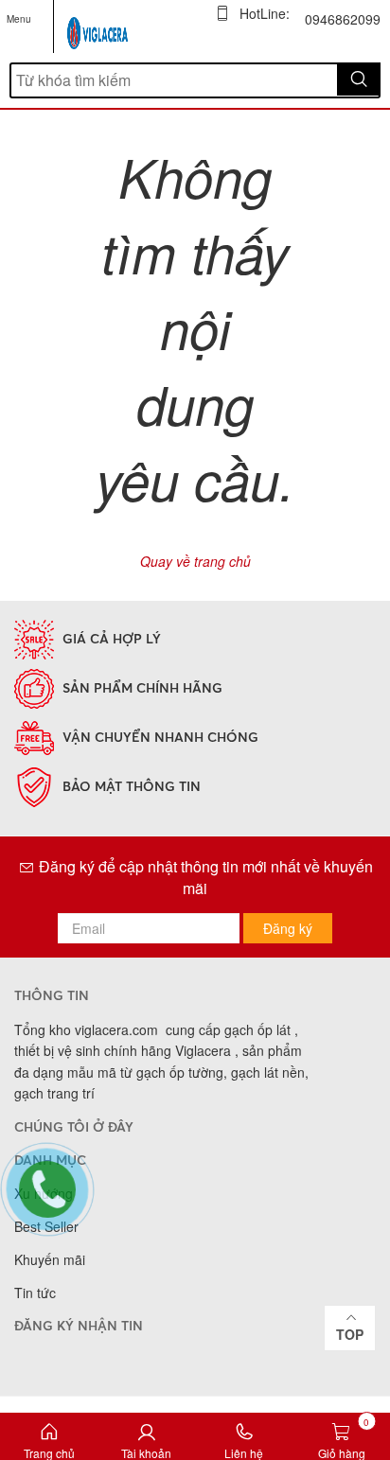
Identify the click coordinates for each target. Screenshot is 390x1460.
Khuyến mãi (49, 1259)
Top (349, 1334)
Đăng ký (287, 928)
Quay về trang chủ (195, 561)
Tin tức (35, 1292)
